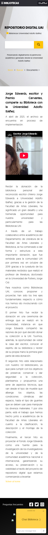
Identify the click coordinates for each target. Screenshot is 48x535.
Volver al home (13, 481)
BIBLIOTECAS (11, 3)
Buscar (20, 70)
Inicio (10, 70)
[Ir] (38, 44)
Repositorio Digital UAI (24, 27)
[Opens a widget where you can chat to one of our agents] (31, 521)
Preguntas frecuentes (13, 504)
